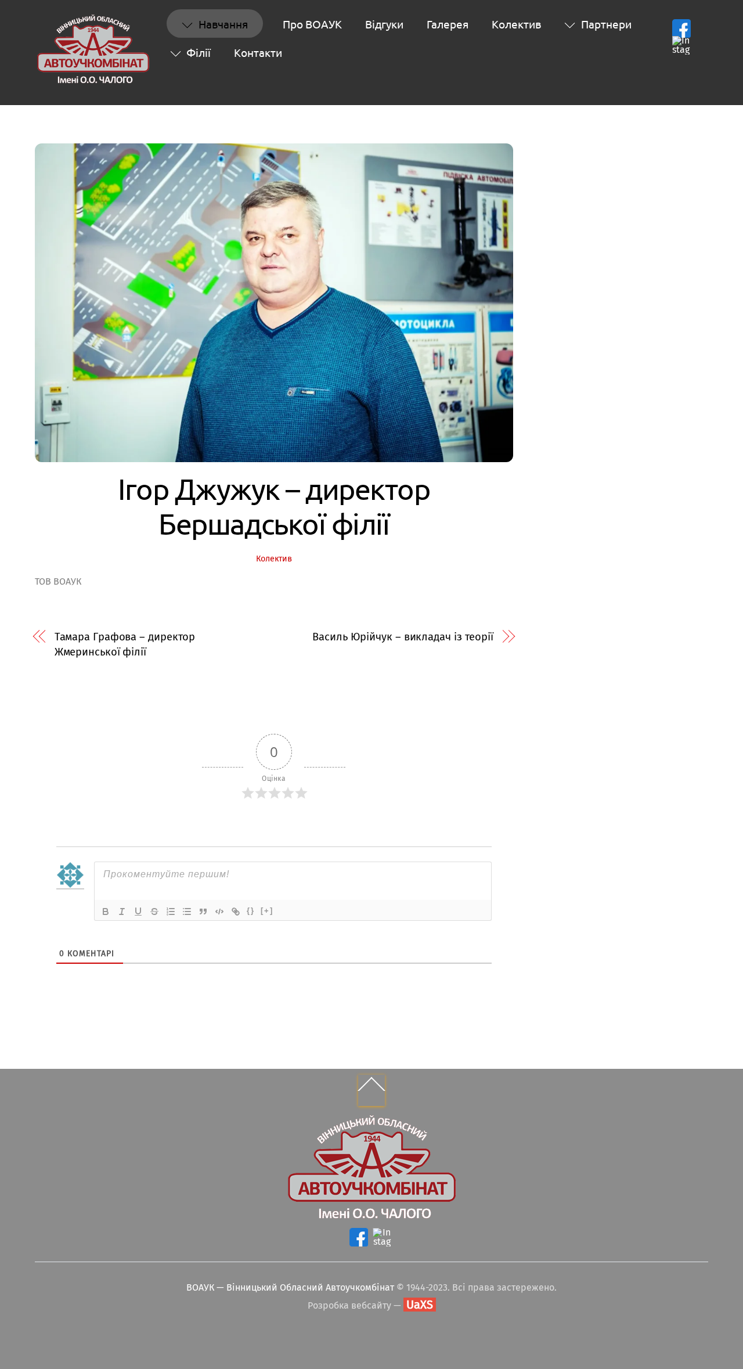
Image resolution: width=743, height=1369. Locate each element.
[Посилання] (236, 911)
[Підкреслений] (138, 911)
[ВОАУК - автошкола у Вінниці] (93, 79)
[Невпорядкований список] (187, 911)
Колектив (516, 24)
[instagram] (681, 45)
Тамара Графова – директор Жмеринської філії (125, 644)
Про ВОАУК (312, 24)
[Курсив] (122, 911)
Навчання (222, 24)
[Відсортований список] (171, 911)
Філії (197, 52)
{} (251, 910)
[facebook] (681, 28)
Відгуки (384, 24)
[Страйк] (154, 911)
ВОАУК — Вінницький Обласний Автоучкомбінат (290, 1287)
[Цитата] (203, 911)
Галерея (447, 24)
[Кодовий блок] (219, 911)
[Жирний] (106, 911)
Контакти (258, 52)
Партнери (605, 24)
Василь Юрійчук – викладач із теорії (402, 637)
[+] (267, 910)
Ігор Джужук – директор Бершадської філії (274, 506)
